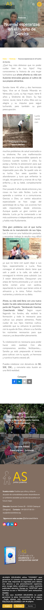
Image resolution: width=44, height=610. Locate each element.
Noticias (22, 17)
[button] (39, 4)
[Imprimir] (29, 381)
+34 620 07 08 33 (27, 509)
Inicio (5, 59)
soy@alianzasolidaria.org (12, 513)
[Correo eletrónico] (24, 381)
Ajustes (5, 593)
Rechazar (19, 606)
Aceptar (7, 606)
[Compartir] (14, 381)
